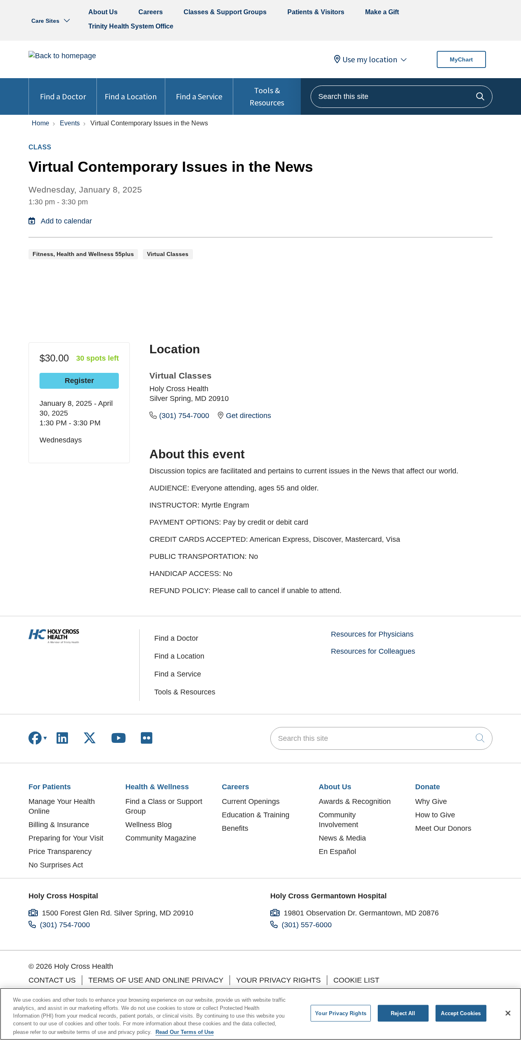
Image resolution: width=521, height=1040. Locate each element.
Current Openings (251, 801)
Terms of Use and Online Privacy (155, 980)
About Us (103, 12)
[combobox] (402, 96)
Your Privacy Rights (278, 980)
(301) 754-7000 (185, 416)
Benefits (235, 828)
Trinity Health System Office (130, 26)
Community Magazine (160, 838)
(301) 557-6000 (307, 925)
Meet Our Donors (443, 828)
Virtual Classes (180, 375)
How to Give (435, 815)
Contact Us (52, 980)
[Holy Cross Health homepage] (62, 56)
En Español (337, 851)
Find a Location (131, 96)
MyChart (461, 59)
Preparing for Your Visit (65, 838)
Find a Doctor (63, 96)
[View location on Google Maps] (427, 399)
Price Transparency (60, 851)
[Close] (508, 1013)
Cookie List (356, 980)
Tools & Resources (267, 96)
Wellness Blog (148, 825)
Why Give (431, 801)
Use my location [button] (369, 59)
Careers (150, 12)
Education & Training (255, 815)
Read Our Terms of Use (184, 1032)
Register (79, 381)
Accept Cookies (461, 1013)
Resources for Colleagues (373, 651)
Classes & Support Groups (225, 12)
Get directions (248, 416)
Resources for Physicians (372, 634)
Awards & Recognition (355, 801)
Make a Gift (382, 12)
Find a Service (199, 96)
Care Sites (45, 21)
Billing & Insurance (58, 825)
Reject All (403, 1013)
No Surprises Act (55, 865)
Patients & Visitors (315, 12)
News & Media (342, 838)
